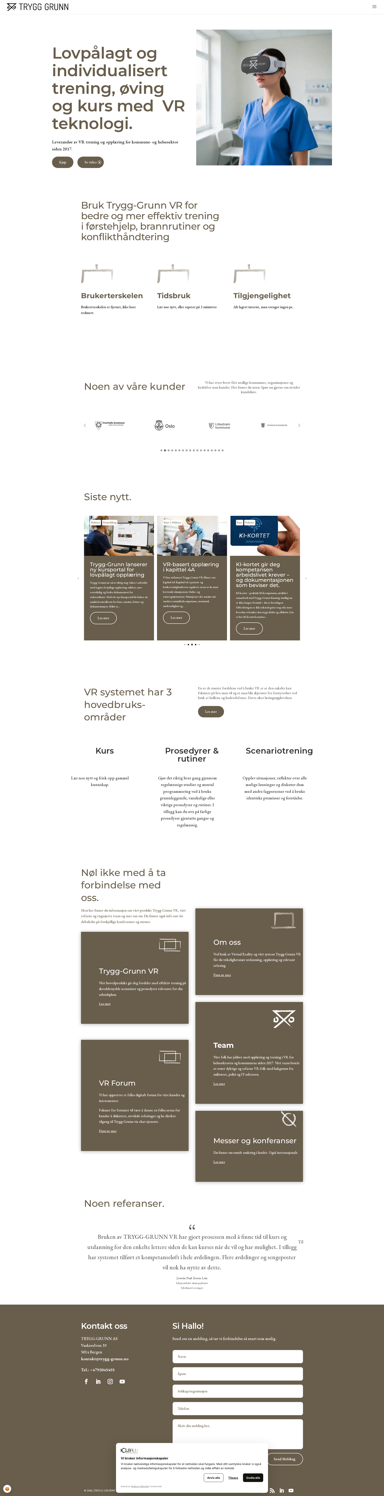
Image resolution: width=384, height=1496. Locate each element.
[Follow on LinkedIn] (98, 1381)
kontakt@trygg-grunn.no (104, 1358)
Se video (91, 162)
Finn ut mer (108, 1131)
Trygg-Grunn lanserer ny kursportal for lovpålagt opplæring (118, 569)
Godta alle (253, 1477)
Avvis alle (213, 1477)
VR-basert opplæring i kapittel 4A (191, 567)
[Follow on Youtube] (122, 1381)
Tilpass (233, 1477)
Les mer (103, 618)
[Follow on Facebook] (86, 1381)
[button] (299, 425)
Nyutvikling (110, 522)
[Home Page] (37, 6)
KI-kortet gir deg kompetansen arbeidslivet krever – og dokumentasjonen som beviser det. (264, 574)
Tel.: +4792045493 (98, 1369)
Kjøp (62, 162)
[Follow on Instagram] (110, 1381)
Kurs (166, 522)
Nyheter (95, 522)
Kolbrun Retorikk (140, 1486)
